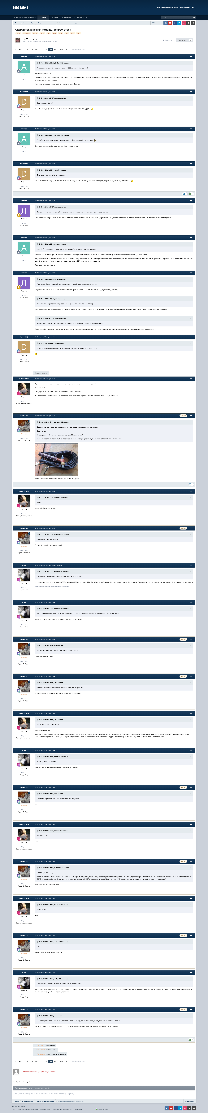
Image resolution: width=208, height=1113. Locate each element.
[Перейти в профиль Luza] (24, 575)
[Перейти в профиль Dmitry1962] (24, 102)
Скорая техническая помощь (46, 41)
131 (32, 49)
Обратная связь (45, 1109)
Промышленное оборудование (62, 1109)
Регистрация (185, 7)
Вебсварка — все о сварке (26, 17)
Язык (13, 1109)
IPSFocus (24, 1106)
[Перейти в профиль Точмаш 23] (24, 426)
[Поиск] (194, 17)
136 (55, 49)
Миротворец (31, 39)
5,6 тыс (25, 438)
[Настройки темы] (193, 8)
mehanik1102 (24, 379)
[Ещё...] (191, 56)
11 (25, 79)
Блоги (55, 17)
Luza (24, 565)
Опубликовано (45, 56)
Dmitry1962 (59, 63)
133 (41, 49)
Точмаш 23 (24, 416)
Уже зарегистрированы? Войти (167, 7)
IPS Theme (15, 1106)
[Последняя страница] (66, 49)
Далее (61, 49)
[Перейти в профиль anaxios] (24, 67)
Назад (21, 49)
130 (27, 49)
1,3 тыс (24, 588)
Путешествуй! (77, 1109)
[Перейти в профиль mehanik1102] (24, 389)
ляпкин (24, 201)
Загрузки (67, 17)
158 (24, 223)
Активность (80, 17)
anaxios (24, 57)
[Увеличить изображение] (57, 459)
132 (36, 49)
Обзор (43, 17)
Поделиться (168, 40)
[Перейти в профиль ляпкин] (24, 211)
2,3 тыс (25, 114)
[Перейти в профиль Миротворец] (17, 40)
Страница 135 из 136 (77, 49)
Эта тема (186, 17)
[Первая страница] (15, 49)
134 (46, 49)
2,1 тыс (24, 401)
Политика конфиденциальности (28, 1109)
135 (50, 49)
